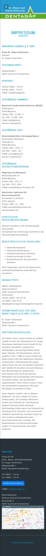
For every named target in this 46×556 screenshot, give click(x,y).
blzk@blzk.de (14, 120)
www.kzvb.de (15, 156)
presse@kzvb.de (15, 154)
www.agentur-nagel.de (32, 303)
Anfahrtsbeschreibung (13, 483)
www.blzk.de (15, 123)
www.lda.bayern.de (10, 210)
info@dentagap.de (16, 489)
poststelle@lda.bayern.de (19, 207)
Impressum (16, 542)
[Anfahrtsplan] (23, 517)
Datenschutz (28, 542)
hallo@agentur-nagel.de (12, 303)
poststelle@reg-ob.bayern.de (21, 187)
